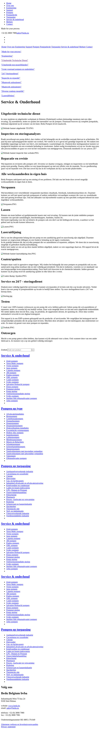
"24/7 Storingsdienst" (10, 74)
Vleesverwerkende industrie (17, 513)
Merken (9, 22)
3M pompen (11, 373)
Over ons (10, 5)
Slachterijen (11, 506)
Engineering (11, 8)
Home (8, 3)
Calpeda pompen (13, 370)
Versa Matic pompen (14, 363)
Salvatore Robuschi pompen (17, 384)
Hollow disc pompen (14, 433)
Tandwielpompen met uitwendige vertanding (24, 454)
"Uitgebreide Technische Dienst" (14, 60)
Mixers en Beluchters (15, 442)
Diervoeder (10, 478)
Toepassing (10, 17)
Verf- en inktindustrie (15, 511)
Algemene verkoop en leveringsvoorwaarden (19, 724)
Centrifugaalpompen (14, 419)
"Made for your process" (11, 51)
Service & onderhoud (15, 19)
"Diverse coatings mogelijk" (12, 91)
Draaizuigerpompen (14, 426)
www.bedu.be (14, 706)
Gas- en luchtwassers (15, 481)
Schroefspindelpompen (15, 447)
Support (9, 10)
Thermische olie (12, 509)
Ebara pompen (12, 387)
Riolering (10, 502)
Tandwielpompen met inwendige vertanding (24, 451)
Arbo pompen (12, 401)
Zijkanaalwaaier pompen (16, 458)
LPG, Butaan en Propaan (16, 490)
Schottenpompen (13, 444)
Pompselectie (11, 15)
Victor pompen (12, 366)
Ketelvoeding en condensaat (17, 485)
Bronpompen (11, 416)
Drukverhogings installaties (17, 428)
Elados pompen (12, 375)
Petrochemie (11, 495)
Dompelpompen (13, 421)
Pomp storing (11, 391)
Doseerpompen (12, 423)
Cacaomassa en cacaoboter (17, 474)
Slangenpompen (13, 449)
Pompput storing (13, 389)
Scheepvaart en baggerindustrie (19, 504)
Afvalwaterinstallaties (15, 414)
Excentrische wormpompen (17, 430)
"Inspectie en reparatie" (10, 78)
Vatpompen (11, 456)
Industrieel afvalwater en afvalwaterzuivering (24, 483)
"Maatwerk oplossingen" (11, 82)
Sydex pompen (12, 382)
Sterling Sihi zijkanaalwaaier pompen (21, 398)
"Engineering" (7, 56)
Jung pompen (11, 368)
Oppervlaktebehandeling (16, 492)
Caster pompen (12, 380)
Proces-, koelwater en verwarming (20, 499)
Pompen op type (12, 408)
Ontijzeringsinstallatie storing (18, 394)
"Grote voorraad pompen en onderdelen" (18, 69)
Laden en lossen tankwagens (18, 488)
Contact (9, 24)
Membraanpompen (14, 440)
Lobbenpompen (12, 437)
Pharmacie (10, 497)
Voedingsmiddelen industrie (17, 516)
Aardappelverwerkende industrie (19, 471)
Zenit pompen (12, 361)
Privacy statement (8, 727)
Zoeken (4, 350)
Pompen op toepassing (16, 466)
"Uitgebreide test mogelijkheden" (14, 65)
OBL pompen (12, 377)
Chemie (9, 476)
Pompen (9, 12)
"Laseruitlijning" (8, 96)
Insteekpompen (12, 435)
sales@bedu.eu (23, 33)
